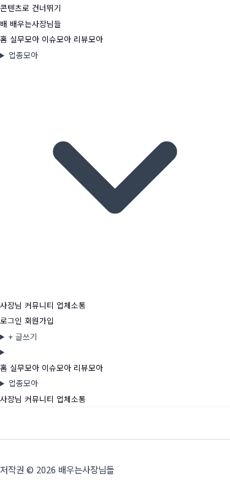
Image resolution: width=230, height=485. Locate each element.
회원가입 (39, 320)
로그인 (11, 320)
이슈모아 (58, 39)
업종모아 (23, 55)
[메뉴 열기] (115, 352)
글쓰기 (23, 336)
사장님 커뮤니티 (28, 305)
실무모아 (26, 39)
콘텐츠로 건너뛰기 (30, 7)
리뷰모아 (88, 39)
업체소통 (71, 305)
